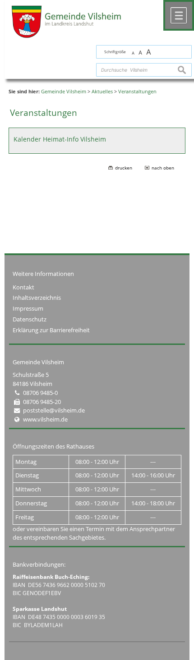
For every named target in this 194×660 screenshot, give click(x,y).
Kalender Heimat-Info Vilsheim (60, 139)
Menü (179, 15)
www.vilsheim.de (45, 419)
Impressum (28, 308)
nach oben (163, 168)
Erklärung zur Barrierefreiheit (51, 330)
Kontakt (23, 287)
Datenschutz (29, 319)
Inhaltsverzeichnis (37, 297)
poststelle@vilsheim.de (54, 410)
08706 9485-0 (40, 393)
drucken (123, 168)
